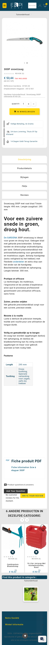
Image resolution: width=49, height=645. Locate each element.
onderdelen (18, 262)
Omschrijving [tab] (24, 159)
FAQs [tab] (24, 186)
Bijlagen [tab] (24, 177)
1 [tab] (24, 63)
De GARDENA (10, 237)
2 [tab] (27, 63)
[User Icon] (39, 5)
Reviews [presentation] (24, 195)
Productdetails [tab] (24, 168)
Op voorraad (9, 400)
